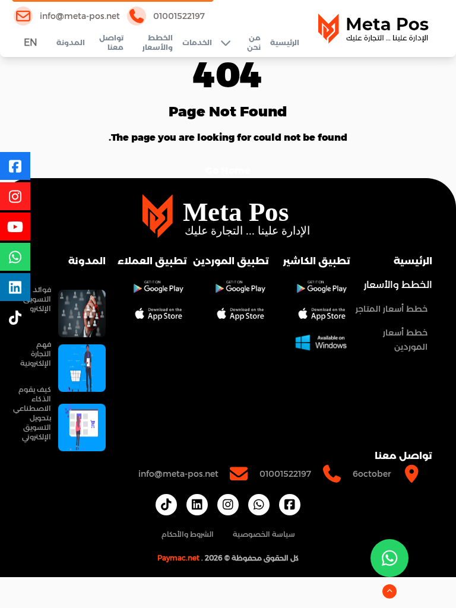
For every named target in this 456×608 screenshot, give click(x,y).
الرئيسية (284, 42)
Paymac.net (178, 557)
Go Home (228, 170)
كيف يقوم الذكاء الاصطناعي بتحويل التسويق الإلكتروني (32, 413)
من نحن (254, 42)
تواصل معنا (111, 42)
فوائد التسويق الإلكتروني (36, 299)
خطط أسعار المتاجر (392, 308)
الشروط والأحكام (188, 534)
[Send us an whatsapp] (389, 558)
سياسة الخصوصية (264, 534)
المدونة (70, 42)
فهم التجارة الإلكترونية (35, 354)
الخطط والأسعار (157, 42)
